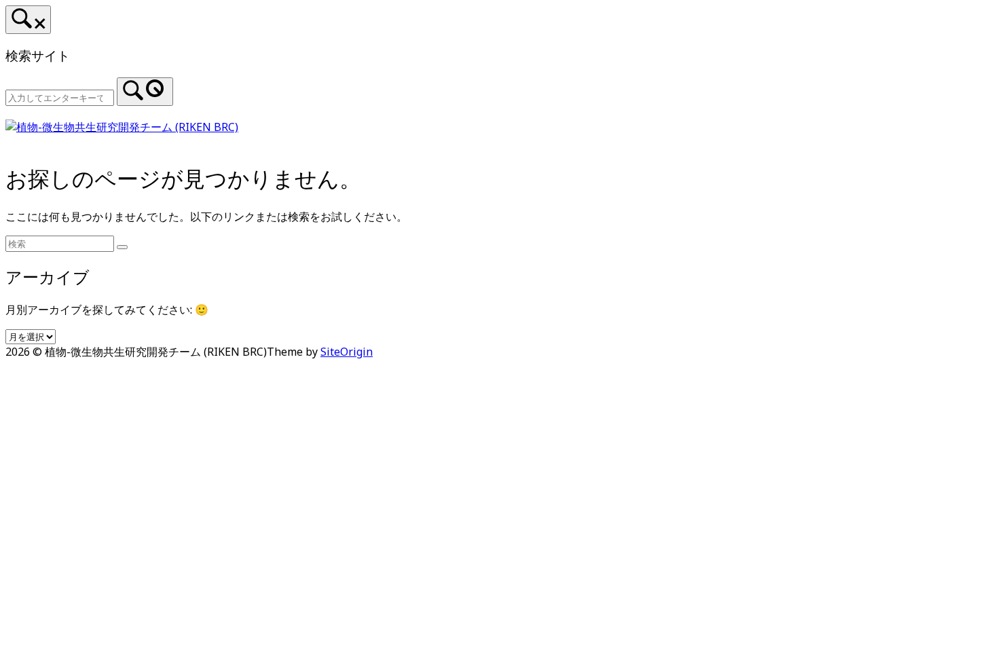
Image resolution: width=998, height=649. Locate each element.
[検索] (145, 91)
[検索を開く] (28, 19)
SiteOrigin (346, 351)
